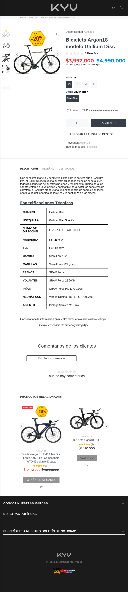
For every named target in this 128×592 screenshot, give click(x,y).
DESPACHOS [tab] (66, 168)
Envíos (74, 110)
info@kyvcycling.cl (96, 319)
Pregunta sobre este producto (102, 110)
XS (69, 84)
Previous (17, 54)
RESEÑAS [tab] (48, 168)
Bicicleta (92, 146)
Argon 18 (84, 142)
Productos (33, 17)
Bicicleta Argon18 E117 (87, 440)
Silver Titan (72, 98)
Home (23, 17)
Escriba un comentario (51, 358)
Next (57, 54)
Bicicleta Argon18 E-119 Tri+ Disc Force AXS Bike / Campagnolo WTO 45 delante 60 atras (41, 458)
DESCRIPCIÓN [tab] (29, 168)
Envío (68, 65)
